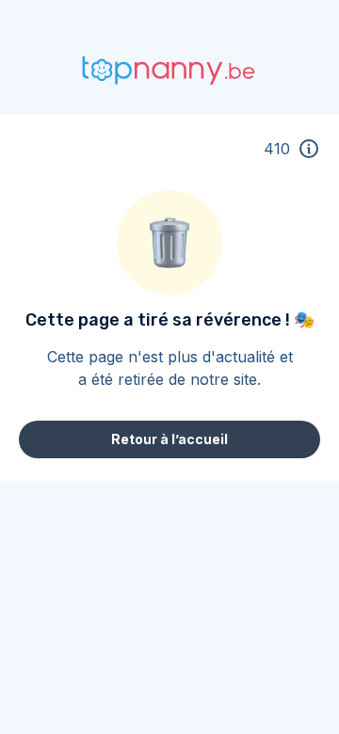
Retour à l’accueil (169, 439)
